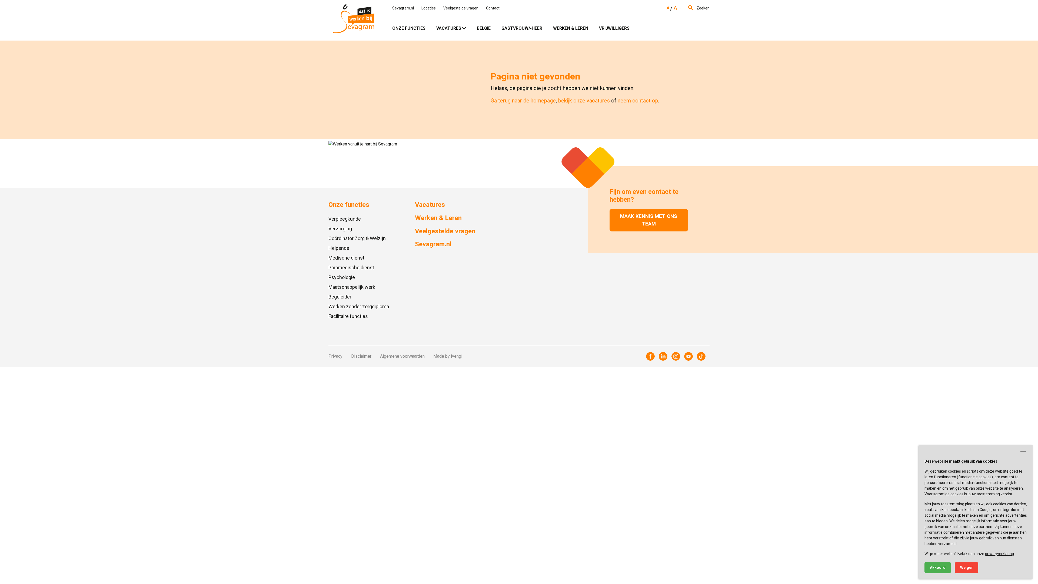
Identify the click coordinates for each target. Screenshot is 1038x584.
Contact (493, 8)
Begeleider (339, 297)
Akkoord (938, 567)
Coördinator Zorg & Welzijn (357, 238)
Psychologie (341, 277)
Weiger (966, 567)
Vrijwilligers (614, 28)
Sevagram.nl (403, 8)
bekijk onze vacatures (584, 100)
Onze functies (408, 28)
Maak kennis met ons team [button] (648, 220)
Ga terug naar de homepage (523, 100)
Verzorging (340, 228)
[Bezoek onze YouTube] (688, 356)
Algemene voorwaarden (402, 356)
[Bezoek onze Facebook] (650, 356)
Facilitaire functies (348, 316)
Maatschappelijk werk (351, 287)
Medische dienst (346, 258)
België (484, 28)
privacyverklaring (999, 554)
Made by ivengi (447, 356)
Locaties (428, 8)
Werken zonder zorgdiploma (358, 306)
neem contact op (638, 100)
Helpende (338, 248)
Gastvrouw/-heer (521, 28)
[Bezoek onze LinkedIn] (663, 356)
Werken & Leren (570, 28)
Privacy (335, 356)
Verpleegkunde (344, 219)
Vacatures (448, 28)
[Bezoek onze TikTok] (701, 356)
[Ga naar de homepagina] (353, 20)
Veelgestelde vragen (460, 8)
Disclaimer (361, 356)
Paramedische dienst (351, 267)
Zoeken (703, 8)
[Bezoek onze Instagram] (675, 356)
